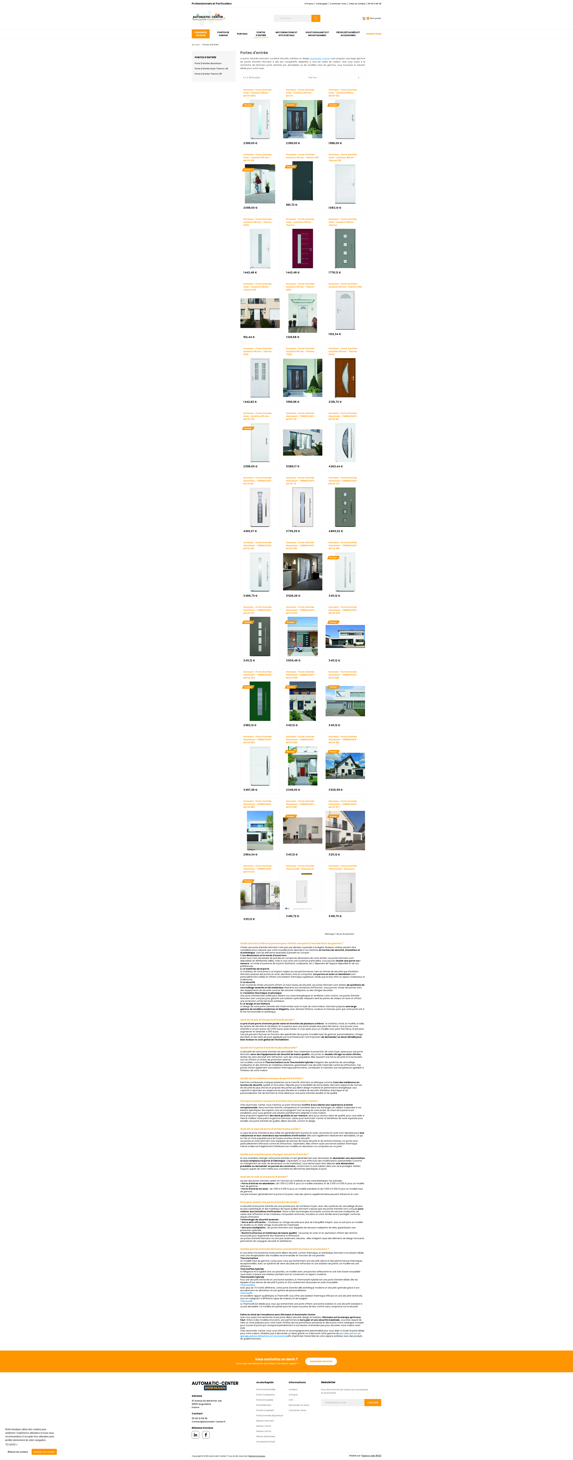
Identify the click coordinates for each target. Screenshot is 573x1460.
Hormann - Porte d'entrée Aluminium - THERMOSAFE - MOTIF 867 (300, 804)
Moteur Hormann (265, 1420)
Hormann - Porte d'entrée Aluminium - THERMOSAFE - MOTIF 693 (258, 739)
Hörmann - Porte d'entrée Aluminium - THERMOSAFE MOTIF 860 (300, 739)
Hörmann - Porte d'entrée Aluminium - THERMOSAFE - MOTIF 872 (258, 868)
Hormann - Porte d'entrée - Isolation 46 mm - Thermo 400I (258, 351)
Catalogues (322, 3)
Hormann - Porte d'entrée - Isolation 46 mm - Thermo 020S (258, 222)
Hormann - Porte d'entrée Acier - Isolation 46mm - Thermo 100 (257, 286)
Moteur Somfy (263, 1431)
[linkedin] (195, 1435)
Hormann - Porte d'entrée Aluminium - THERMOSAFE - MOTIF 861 (343, 739)
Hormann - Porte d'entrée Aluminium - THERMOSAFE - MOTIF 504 (258, 674)
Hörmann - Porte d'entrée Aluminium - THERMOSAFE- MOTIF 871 (343, 804)
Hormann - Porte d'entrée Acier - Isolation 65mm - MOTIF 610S (257, 92)
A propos (293, 1394)
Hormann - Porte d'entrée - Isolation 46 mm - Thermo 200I (301, 286)
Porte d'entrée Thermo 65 (208, 73)
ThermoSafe (247, 1285)
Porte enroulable (264, 1399)
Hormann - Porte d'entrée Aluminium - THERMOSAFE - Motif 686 (343, 674)
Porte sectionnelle (265, 1389)
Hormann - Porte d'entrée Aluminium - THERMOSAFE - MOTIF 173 (343, 480)
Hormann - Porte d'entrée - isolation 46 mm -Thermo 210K (345, 285)
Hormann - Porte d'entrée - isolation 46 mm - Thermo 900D (343, 351)
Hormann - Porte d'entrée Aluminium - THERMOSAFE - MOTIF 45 (343, 416)
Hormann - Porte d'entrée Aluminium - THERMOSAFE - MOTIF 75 (300, 480)
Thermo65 (246, 1293)
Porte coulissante (265, 1394)
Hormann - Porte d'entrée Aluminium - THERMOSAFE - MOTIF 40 (300, 416)
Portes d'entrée (205, 57)
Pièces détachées (265, 1436)
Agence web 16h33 (371, 1455)
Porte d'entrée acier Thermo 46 (211, 68)
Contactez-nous (338, 3)
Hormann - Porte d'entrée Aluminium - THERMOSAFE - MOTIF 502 (300, 610)
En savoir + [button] (12, 1444)
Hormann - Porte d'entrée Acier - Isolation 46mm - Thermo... (300, 222)
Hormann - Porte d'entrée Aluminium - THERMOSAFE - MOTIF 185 (258, 545)
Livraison (293, 1389)
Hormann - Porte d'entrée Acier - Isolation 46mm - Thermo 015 (343, 157)
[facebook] (206, 1435)
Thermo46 (246, 1301)
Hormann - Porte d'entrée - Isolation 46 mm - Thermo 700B (301, 351)
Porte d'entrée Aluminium (208, 63)
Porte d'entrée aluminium (269, 1415)
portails (343, 1333)
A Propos (309, 3)
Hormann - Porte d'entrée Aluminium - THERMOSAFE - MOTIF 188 (300, 545)
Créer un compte (357, 3)
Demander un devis (321, 1361)
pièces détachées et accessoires (268, 1336)
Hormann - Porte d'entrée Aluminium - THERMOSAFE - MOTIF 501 (258, 610)
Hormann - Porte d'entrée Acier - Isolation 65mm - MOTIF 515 (343, 92)
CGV (291, 1399)
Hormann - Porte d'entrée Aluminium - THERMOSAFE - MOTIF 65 (258, 480)
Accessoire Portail (265, 1441)
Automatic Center (321, 58)
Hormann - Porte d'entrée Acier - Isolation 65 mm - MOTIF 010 (257, 416)
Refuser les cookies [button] (18, 1452)
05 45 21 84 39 (374, 3)
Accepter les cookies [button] (44, 1452)
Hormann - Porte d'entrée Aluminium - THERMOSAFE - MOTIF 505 (300, 674)
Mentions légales (257, 1456)
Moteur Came (263, 1425)
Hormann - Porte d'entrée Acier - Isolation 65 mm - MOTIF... (300, 92)
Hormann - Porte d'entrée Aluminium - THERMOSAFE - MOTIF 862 (258, 804)
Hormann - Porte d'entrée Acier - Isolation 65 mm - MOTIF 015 (257, 157)
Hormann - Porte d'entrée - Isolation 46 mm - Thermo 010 (302, 156)
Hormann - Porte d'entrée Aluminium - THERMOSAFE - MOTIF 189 (343, 545)
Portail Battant (263, 1405)
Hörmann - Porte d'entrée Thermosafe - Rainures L (343, 867)
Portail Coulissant (265, 1410)
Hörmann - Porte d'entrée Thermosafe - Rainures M (300, 867)
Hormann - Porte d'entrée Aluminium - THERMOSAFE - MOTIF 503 (343, 610)
